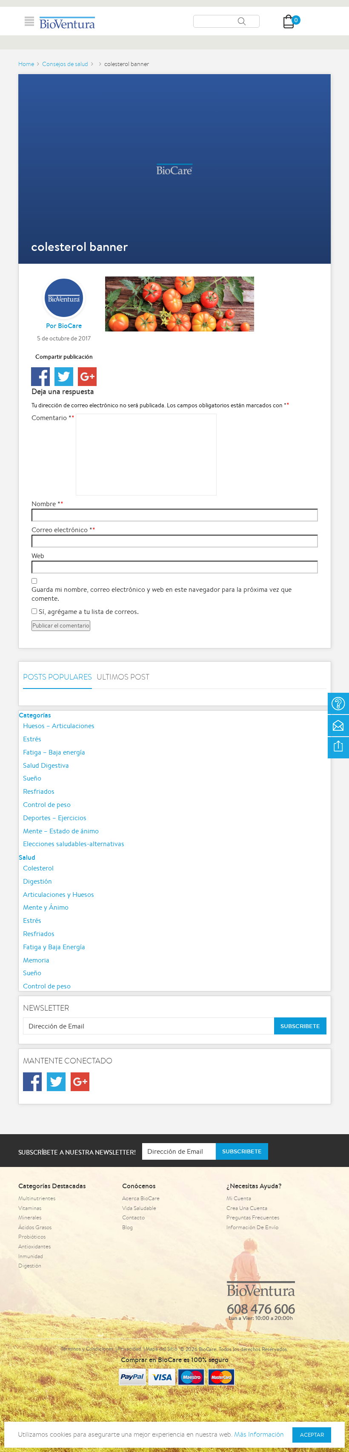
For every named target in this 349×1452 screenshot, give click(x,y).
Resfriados (38, 791)
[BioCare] (67, 22)
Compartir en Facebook (40, 376)
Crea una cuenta (246, 1208)
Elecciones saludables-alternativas (73, 843)
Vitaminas (29, 1208)
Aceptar (312, 1434)
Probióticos (32, 1236)
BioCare (70, 325)
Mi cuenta (238, 1198)
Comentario (51, 418)
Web (37, 556)
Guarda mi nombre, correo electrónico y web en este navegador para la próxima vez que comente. (161, 594)
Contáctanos (338, 725)
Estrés (32, 739)
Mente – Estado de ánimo (61, 831)
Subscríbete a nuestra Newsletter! (77, 1152)
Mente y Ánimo (46, 907)
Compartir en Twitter (63, 376)
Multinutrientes (36, 1198)
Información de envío (252, 1227)
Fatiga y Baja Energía (54, 946)
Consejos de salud (65, 64)
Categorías (35, 715)
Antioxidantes (34, 1246)
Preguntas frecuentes (252, 1217)
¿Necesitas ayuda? (338, 703)
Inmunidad (30, 1256)
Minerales (29, 1217)
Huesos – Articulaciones (58, 725)
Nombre (45, 504)
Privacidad (129, 1348)
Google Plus (87, 376)
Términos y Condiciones (87, 1348)
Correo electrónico (61, 530)
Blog (127, 1227)
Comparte (338, 747)
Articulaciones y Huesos (58, 894)
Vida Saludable (139, 1208)
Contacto (133, 1217)
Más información (259, 1434)
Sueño (32, 778)
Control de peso (47, 804)
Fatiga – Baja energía (54, 752)
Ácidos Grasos (34, 1227)
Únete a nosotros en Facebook (32, 1081)
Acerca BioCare (141, 1198)
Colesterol (38, 868)
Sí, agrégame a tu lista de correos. (88, 612)
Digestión (37, 881)
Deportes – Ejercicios (54, 817)
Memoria (36, 960)
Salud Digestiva (46, 765)
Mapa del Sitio (161, 1348)
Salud (27, 857)
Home (26, 64)
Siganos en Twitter (56, 1081)
